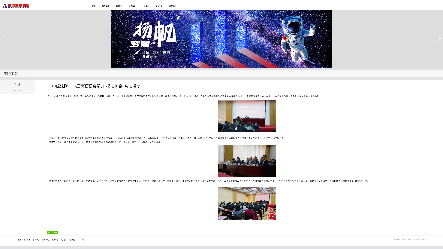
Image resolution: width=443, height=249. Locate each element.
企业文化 (145, 6)
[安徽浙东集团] (15, 8)
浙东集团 (105, 6)
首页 (93, 6)
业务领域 (132, 6)
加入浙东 (159, 6)
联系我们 (172, 6)
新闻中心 (119, 6)
